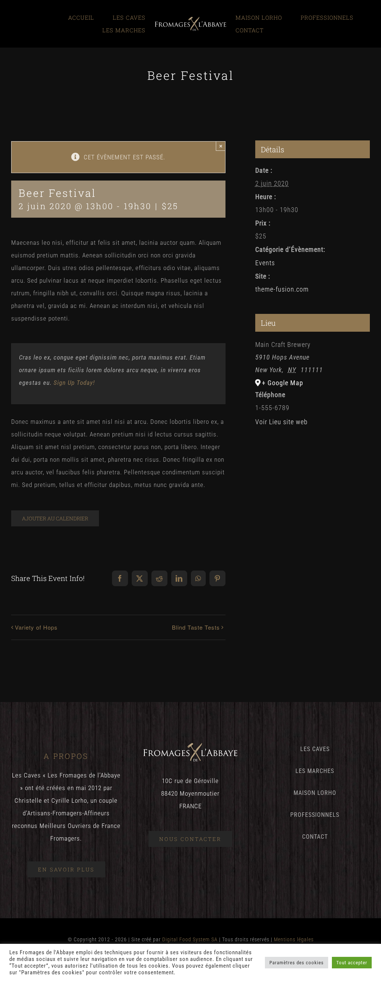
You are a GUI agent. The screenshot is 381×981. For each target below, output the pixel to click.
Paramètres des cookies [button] (296, 962)
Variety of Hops (36, 627)
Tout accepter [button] (351, 962)
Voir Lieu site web (281, 422)
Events (265, 263)
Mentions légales (294, 939)
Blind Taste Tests (196, 627)
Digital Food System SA (190, 939)
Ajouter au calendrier (55, 518)
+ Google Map (282, 383)
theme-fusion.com (282, 289)
